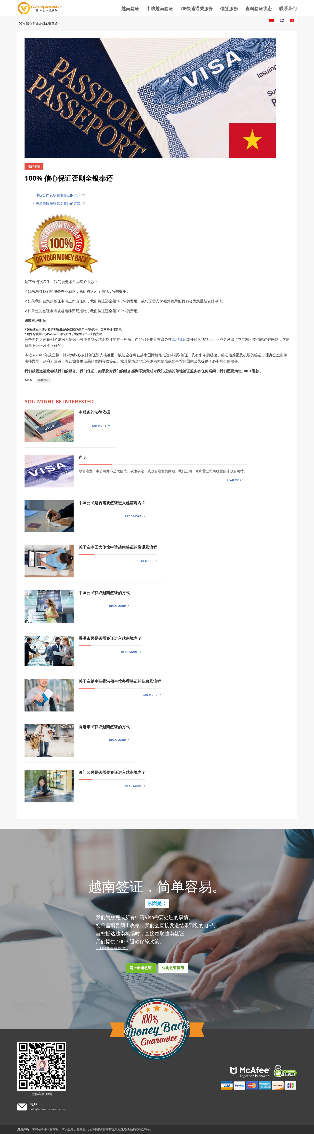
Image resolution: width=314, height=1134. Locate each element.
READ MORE (98, 425)
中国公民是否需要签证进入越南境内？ (112, 502)
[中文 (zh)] (271, 20)
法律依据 (34, 166)
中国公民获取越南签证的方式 (57, 195)
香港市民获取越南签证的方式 (57, 203)
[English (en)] (282, 20)
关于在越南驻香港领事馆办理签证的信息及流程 (120, 681)
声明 (83, 457)
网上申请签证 (141, 967)
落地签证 (179, 339)
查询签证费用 (173, 967)
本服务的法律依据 (94, 412)
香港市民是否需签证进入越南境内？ (110, 638)
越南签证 (43, 380)
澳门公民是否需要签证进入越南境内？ (112, 772)
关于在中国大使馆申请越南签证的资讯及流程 (118, 547)
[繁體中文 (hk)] (292, 20)
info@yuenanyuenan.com (47, 1109)
